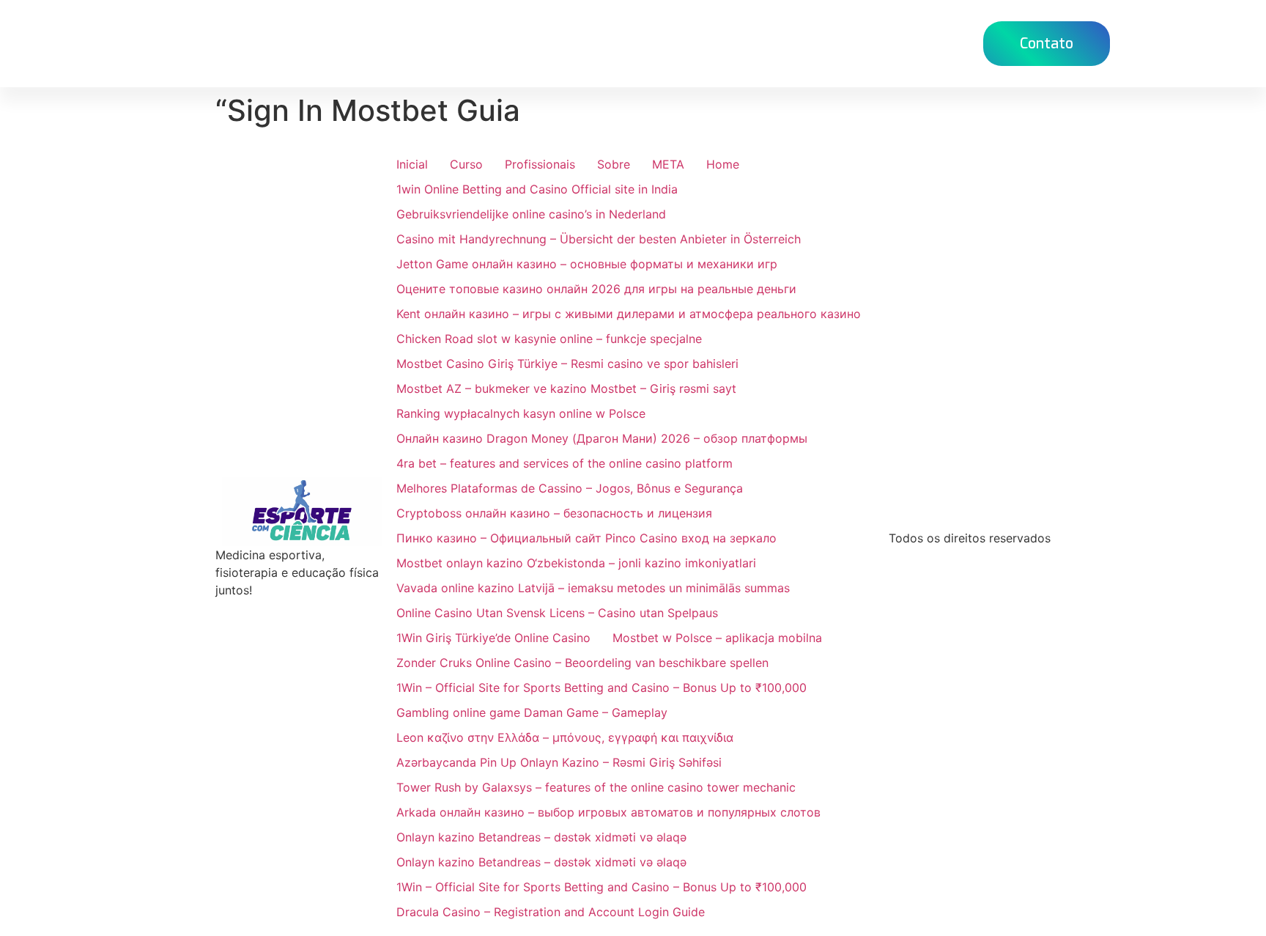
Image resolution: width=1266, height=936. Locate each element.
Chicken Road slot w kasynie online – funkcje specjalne (549, 338)
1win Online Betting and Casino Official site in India (537, 189)
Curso (686, 42)
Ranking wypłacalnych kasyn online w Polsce (520, 413)
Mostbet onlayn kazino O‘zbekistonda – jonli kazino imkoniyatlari (576, 563)
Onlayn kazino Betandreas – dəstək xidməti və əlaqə (541, 837)
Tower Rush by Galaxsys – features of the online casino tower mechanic (596, 787)
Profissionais (540, 164)
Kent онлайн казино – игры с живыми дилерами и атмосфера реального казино (628, 313)
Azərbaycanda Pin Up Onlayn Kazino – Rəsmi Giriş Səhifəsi (559, 762)
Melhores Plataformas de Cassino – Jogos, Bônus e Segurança (569, 488)
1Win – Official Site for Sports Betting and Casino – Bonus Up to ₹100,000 (601, 687)
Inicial (412, 164)
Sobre (613, 164)
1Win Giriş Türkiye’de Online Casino (493, 637)
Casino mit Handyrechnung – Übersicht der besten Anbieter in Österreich (598, 239)
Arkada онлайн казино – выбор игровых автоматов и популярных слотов (608, 812)
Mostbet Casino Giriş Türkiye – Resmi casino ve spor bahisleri (567, 363)
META (668, 164)
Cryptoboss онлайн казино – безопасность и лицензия (554, 513)
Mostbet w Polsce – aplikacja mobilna (717, 637)
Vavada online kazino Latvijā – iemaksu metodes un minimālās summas (593, 588)
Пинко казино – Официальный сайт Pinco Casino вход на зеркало (586, 538)
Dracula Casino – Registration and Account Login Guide (550, 911)
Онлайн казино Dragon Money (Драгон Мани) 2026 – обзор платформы (601, 438)
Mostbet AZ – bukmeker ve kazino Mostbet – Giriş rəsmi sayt (566, 388)
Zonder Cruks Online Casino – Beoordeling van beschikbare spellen (582, 662)
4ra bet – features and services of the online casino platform (564, 463)
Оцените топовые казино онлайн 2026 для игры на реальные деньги (596, 288)
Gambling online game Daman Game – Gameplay (531, 712)
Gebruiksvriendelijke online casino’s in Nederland (531, 214)
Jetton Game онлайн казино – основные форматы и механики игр (586, 264)
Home (622, 42)
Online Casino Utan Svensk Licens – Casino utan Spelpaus (557, 612)
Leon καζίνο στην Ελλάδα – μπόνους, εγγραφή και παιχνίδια (564, 737)
